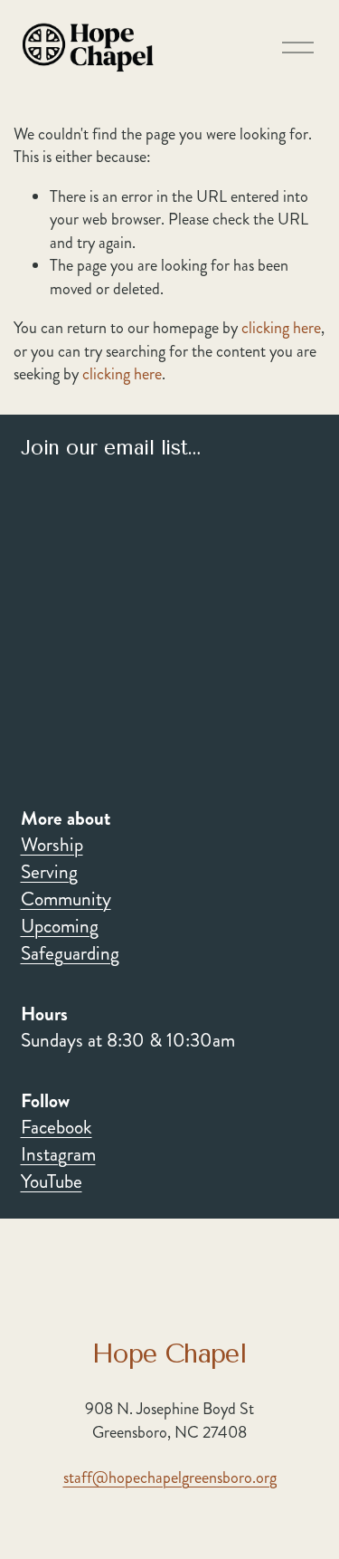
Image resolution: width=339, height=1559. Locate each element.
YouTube (51, 1182)
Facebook (56, 1127)
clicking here (281, 328)
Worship (52, 845)
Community (66, 899)
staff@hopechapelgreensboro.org (170, 1478)
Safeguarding (70, 954)
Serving (49, 872)
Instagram (58, 1155)
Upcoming (60, 926)
